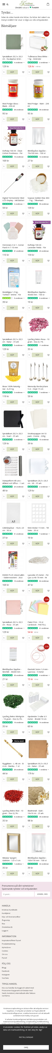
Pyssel (4, 958)
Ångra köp (6, 920)
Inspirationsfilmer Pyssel (11, 940)
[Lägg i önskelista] (23, 72)
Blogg (4, 967)
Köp (12, 72)
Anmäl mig (42, 894)
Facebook (5, 971)
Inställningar (26, 1037)
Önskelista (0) (7, 927)
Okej (26, 1047)
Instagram (6, 974)
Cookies (5, 951)
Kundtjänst (6, 913)
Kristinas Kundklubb (9, 910)
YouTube (5, 978)
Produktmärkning (8, 944)
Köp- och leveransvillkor (11, 917)
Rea (3, 923)
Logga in (5, 930)
